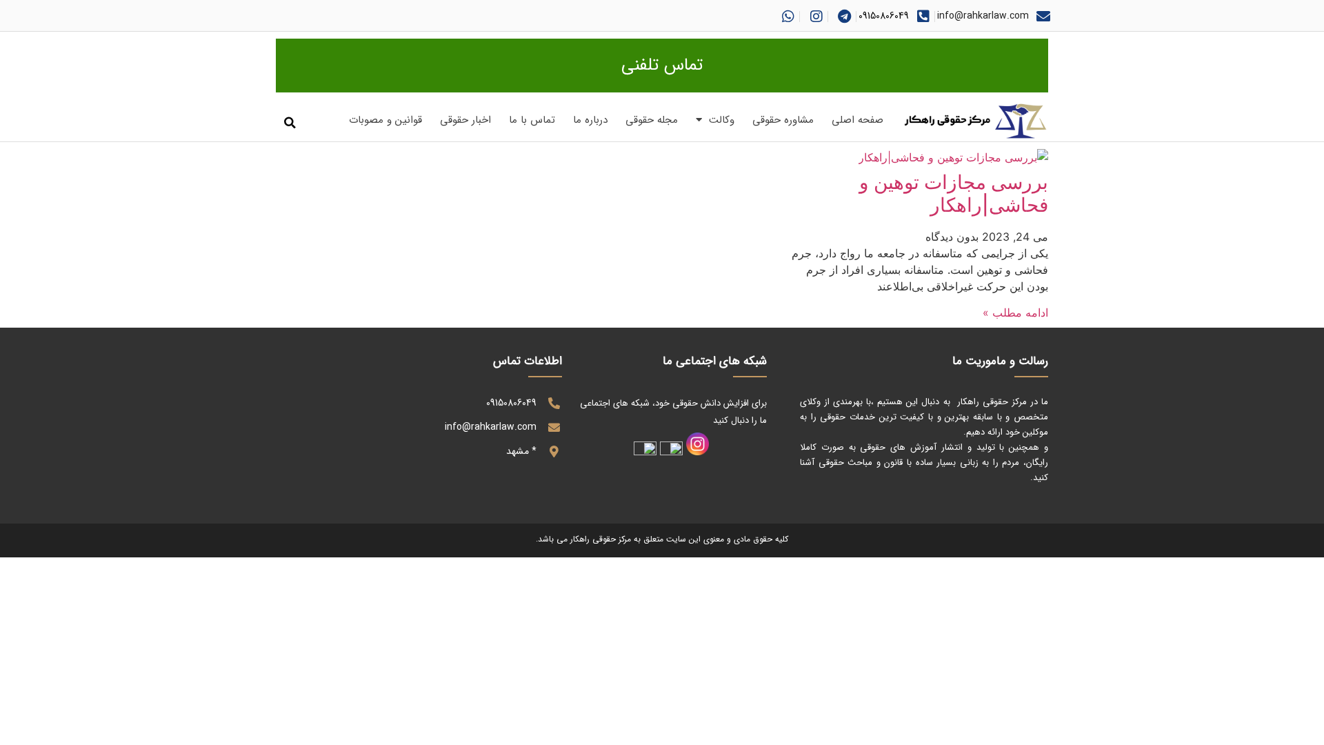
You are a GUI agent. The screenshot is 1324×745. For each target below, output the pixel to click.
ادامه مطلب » (1015, 312)
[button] (290, 123)
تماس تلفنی (662, 65)
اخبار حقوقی (465, 120)
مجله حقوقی (651, 120)
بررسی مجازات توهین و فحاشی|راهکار (953, 193)
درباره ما (590, 120)
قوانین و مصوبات (385, 120)
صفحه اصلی (857, 120)
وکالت (721, 120)
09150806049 (884, 15)
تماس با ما (532, 120)
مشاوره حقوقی (783, 120)
